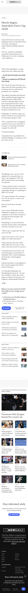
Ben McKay (5, 34)
